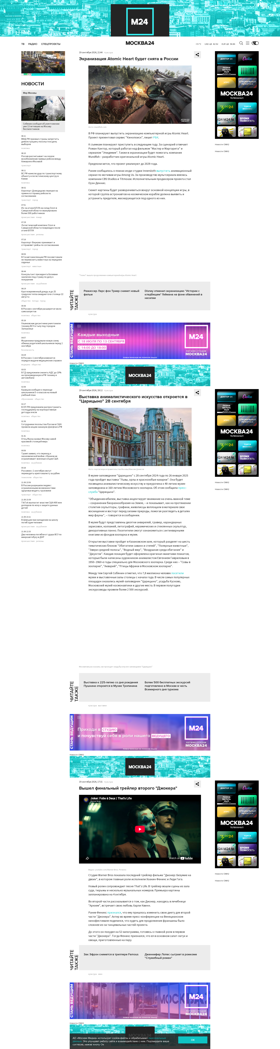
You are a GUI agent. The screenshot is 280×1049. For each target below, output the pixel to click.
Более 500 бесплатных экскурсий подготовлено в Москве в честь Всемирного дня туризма (167, 686)
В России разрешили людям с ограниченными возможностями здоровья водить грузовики (38, 488)
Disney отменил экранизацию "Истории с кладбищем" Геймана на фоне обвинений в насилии (173, 294)
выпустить (163, 171)
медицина (25, 365)
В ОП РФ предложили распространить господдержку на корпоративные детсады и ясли (41, 409)
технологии (26, 477)
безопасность (27, 350)
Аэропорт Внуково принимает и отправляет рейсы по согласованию (40, 244)
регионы (40, 235)
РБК (155, 137)
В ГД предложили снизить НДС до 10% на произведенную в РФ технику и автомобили (41, 375)
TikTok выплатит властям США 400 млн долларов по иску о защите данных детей (41, 505)
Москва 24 (140, 43)
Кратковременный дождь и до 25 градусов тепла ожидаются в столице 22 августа (42, 294)
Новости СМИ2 (77, 363)
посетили (177, 573)
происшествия (28, 217)
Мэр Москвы (30, 92)
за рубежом (41, 284)
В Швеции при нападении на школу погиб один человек (39, 521)
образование (27, 399)
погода (35, 301)
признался (114, 913)
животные (36, 266)
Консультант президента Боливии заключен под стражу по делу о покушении (39, 277)
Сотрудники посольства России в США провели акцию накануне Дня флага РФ (41, 426)
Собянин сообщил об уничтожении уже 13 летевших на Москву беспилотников (41, 126)
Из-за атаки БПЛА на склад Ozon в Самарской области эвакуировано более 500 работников (39, 210)
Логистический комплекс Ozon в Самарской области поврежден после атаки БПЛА (40, 228)
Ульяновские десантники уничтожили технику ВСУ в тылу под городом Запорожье (41, 326)
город (35, 200)
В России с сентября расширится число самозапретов (41, 310)
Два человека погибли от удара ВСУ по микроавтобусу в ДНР (41, 536)
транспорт (26, 166)
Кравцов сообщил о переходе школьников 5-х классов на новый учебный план (39, 392)
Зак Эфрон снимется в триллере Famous (111, 954)
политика (25, 148)
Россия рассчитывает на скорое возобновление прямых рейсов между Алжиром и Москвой (41, 159)
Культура (108, 52)
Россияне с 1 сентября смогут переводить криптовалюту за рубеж (40, 472)
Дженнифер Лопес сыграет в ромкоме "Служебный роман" (171, 956)
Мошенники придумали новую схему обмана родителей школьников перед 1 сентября (42, 343)
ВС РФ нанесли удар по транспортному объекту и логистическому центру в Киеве (41, 176)
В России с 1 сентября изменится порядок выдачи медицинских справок (41, 359)
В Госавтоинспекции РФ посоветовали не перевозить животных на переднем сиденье (41, 259)
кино (100, 974)
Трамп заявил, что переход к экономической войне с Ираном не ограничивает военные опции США (39, 456)
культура (92, 314)
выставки (102, 706)
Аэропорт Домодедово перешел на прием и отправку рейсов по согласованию (39, 193)
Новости (32, 84)
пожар (39, 217)
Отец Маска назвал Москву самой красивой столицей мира (38, 440)
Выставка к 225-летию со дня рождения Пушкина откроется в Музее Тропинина (111, 684)
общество (26, 301)
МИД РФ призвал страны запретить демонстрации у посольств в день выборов (40, 141)
